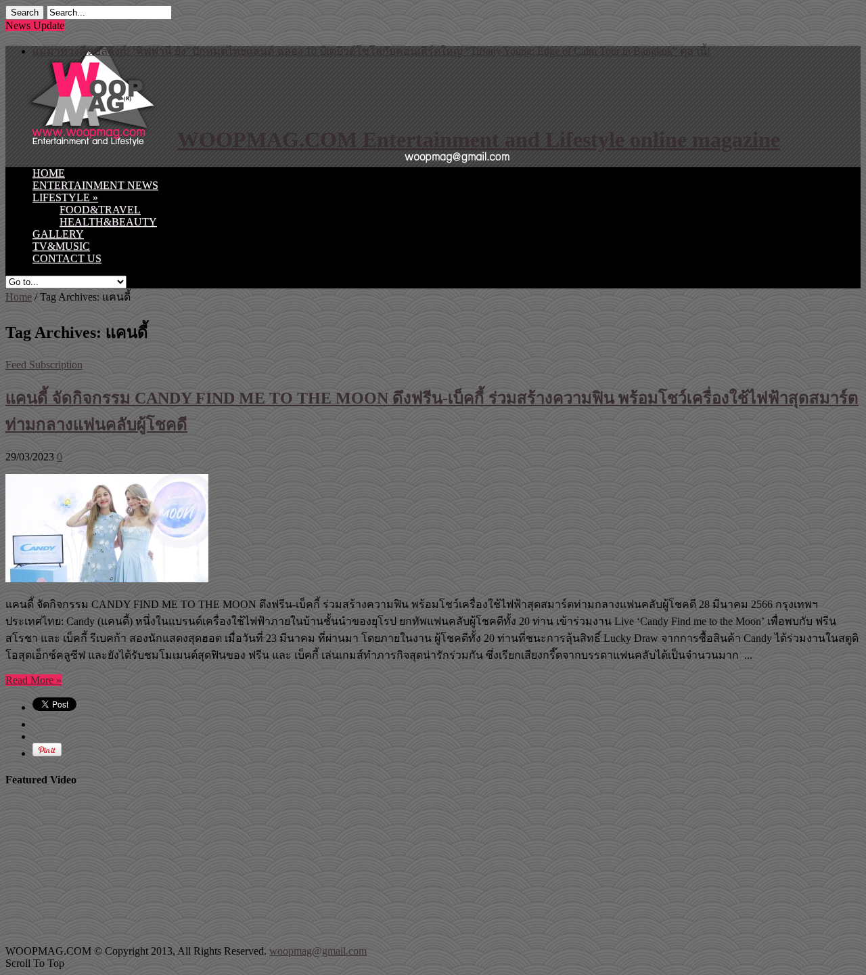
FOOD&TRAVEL (100, 209)
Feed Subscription (44, 364)
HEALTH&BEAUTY (108, 222)
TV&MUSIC (61, 246)
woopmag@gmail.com (318, 951)
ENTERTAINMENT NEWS (95, 185)
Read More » (33, 680)
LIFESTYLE (65, 197)
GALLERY (58, 234)
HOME (48, 173)
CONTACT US (66, 258)
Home (18, 297)
